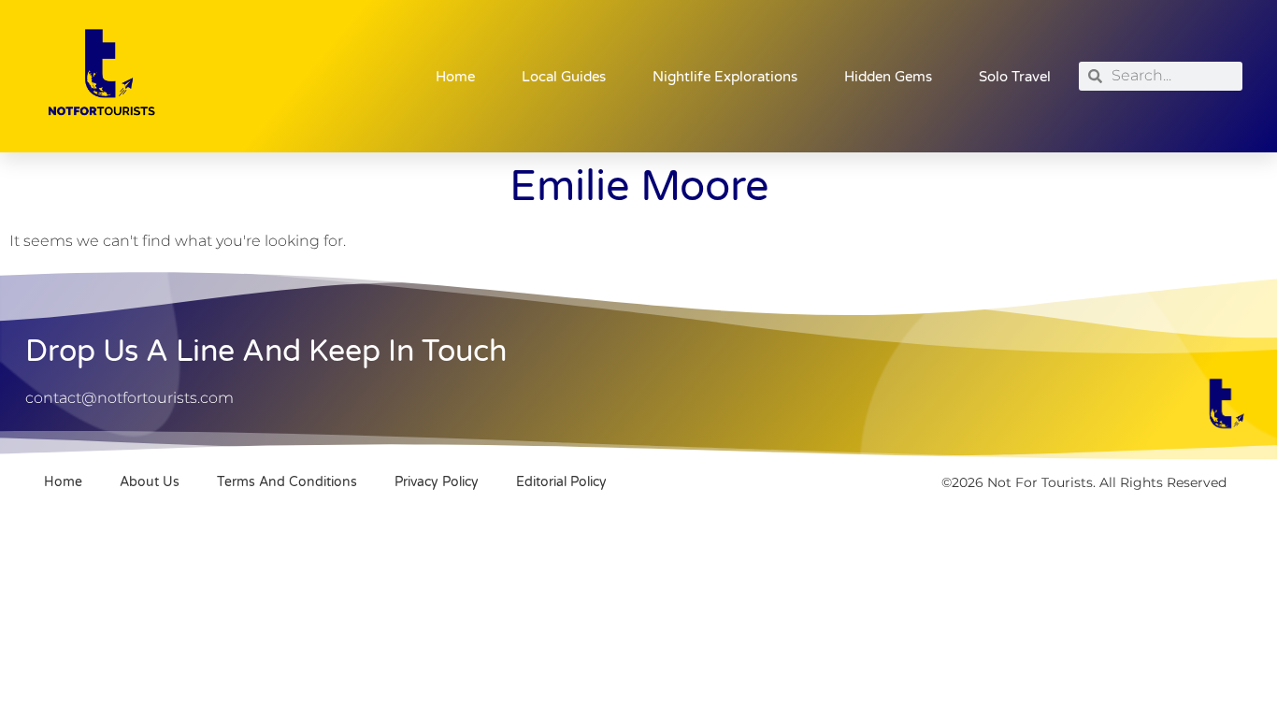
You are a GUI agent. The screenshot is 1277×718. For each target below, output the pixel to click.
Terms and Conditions (287, 482)
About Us (149, 482)
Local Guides (564, 76)
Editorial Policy (561, 482)
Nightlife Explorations (725, 76)
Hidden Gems (888, 76)
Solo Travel (1015, 76)
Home (455, 76)
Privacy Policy (437, 482)
